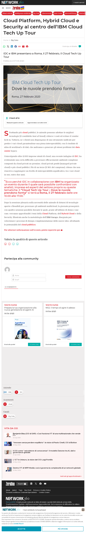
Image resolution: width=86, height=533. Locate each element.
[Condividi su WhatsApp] (4, 46)
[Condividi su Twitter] (8, 46)
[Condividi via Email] (23, 46)
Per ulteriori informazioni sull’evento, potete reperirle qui (32, 230)
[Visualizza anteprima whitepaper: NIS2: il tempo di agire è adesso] (63, 329)
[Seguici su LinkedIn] (31, 484)
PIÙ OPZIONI (63, 528)
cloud (25, 132)
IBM (57, 181)
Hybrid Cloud (67, 214)
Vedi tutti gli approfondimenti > (71, 476)
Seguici (21, 484)
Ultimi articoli (7, 13)
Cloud (45, 214)
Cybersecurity (47, 13)
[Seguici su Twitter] (36, 484)
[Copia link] (19, 46)
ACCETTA (21, 528)
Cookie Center (44, 492)
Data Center (58, 13)
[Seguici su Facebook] (40, 484)
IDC (76, 156)
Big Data (36, 13)
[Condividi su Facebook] (15, 46)
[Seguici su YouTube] (45, 484)
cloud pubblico (28, 225)
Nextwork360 (11, 502)
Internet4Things (71, 13)
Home (5, 40)
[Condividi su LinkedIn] (12, 46)
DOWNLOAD (34, 344)
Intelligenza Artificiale (23, 13)
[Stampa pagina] (27, 46)
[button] (6, 8)
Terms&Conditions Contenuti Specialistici (21, 492)
